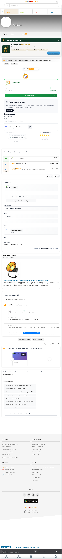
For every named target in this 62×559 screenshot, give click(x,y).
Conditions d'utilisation (8, 452)
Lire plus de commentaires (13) (31, 332)
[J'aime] (20, 551)
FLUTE (6, 64)
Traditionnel (8, 216)
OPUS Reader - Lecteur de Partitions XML (43, 467)
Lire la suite (9, 110)
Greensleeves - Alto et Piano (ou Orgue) (16, 395)
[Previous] (31, 551)
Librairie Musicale (9, 469)
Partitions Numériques (10, 472)
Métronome (35, 480)
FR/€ (59, 1)
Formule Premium (36, 452)
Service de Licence (37, 449)
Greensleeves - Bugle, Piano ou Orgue (15, 404)
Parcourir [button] (19, 557)
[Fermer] (59, 40)
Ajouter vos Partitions (37, 446)
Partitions (13, 34)
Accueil (6, 557)
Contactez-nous (6, 446)
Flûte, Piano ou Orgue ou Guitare (13, 208)
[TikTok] (37, 495)
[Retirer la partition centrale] (37, 547)
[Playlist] (59, 551)
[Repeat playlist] (44, 551)
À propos (5, 34)
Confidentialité (6, 454)
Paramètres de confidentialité (10, 457)
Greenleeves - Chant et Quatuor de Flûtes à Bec (18, 385)
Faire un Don (35, 454)
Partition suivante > (38, 339)
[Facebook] (24, 495)
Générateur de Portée (38, 475)
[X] (33, 495)
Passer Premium (53, 53)
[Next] (40, 551)
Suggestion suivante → (9, 257)
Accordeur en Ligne (37, 469)
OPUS (43, 557)
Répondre (11, 308)
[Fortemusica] (25, 511)
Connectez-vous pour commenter (16, 299)
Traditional (14, 64)
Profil (56, 557)
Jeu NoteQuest (36, 477)
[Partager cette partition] (30, 127)
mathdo (10, 304)
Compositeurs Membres (38, 444)
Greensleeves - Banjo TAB (12, 398)
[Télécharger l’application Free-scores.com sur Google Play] (31, 501)
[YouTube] (29, 495)
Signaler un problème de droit (52, 344)
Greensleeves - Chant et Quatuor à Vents (16, 408)
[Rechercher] (57, 5)
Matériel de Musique (10, 475)
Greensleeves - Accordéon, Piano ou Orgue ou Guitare (20, 392)
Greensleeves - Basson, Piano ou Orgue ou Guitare (19, 401)
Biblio (31, 557)
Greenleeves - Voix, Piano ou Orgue (15, 388)
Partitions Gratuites (10, 467)
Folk (7, 220)
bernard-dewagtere (46, 248)
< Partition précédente (24, 339)
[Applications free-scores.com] (2, 11)
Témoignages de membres (9, 449)
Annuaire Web (35, 472)
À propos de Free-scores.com (10, 444)
